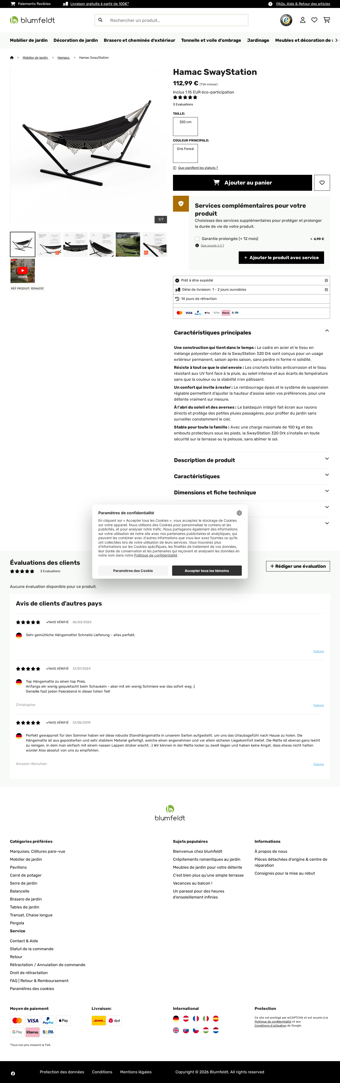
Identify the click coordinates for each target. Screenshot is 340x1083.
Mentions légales (136, 1072)
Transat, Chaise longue (31, 915)
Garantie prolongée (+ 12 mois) (230, 238)
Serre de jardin (23, 883)
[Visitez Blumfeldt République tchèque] (196, 1030)
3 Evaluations (183, 104)
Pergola (17, 923)
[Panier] (326, 20)
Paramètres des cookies (32, 988)
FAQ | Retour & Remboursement (39, 980)
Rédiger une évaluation (300, 566)
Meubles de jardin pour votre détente (207, 867)
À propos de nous (271, 851)
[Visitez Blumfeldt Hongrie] (206, 1030)
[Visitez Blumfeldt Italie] (206, 1019)
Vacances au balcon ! (192, 883)
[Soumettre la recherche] (100, 20)
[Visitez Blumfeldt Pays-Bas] (216, 1030)
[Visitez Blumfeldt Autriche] (186, 1019)
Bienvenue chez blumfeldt (197, 851)
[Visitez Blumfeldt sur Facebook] (13, 1073)
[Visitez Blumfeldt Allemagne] (176, 1019)
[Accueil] (16, 57)
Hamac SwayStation (94, 57)
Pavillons (18, 867)
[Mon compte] (302, 20)
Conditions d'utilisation (270, 1025)
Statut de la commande (32, 948)
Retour (16, 956)
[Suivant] (336, 40)
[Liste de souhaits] (314, 20)
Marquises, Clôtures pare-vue (37, 851)
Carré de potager (26, 875)
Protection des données (62, 1072)
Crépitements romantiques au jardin (206, 859)
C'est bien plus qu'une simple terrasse (208, 875)
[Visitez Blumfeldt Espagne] (216, 1019)
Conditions (102, 1072)
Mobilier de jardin (36, 57)
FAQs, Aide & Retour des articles (303, 4)
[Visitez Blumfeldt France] (196, 1019)
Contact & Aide (24, 941)
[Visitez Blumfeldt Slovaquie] (186, 1030)
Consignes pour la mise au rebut (285, 873)
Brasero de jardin (26, 899)
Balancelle (19, 891)
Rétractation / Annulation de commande (47, 964)
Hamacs (63, 57)
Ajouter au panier (248, 182)
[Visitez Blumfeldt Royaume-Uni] (176, 1030)
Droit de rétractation (29, 972)
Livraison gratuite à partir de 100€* (99, 4)
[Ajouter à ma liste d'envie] (322, 183)
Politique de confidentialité (273, 1021)
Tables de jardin (24, 907)
